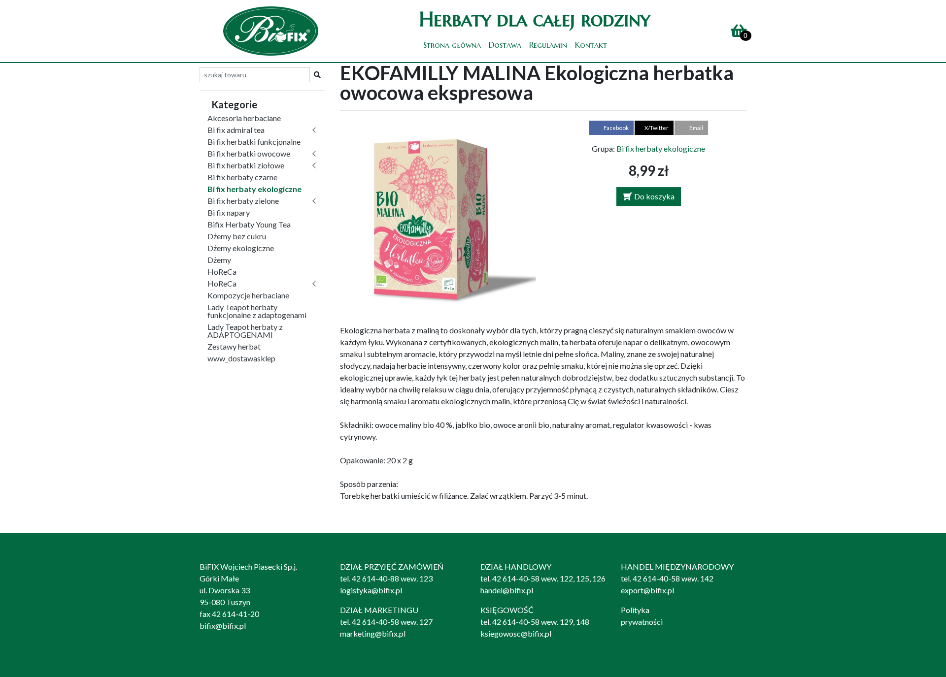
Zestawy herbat (234, 346)
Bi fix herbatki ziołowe (245, 165)
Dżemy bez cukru (236, 236)
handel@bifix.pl (506, 590)
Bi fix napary (228, 212)
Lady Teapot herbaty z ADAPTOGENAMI (245, 330)
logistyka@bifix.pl (371, 590)
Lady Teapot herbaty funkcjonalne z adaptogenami (256, 311)
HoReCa (221, 271)
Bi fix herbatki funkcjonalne (254, 141)
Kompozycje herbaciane (248, 295)
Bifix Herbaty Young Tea (249, 224)
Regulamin (548, 45)
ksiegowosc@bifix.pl (515, 633)
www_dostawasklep (241, 358)
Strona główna (452, 45)
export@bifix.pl (647, 590)
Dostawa (505, 45)
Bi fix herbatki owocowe (248, 153)
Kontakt (591, 45)
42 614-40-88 (375, 578)
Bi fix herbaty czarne (242, 177)
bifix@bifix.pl (223, 625)
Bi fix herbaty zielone (243, 200)
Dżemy (219, 259)
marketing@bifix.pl (372, 633)
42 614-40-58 (516, 578)
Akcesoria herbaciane (244, 118)
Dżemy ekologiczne (240, 248)
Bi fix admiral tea (236, 129)
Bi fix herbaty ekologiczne (254, 188)
